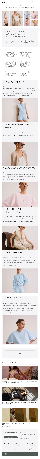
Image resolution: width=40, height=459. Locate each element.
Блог (10, 7)
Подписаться (27, 1)
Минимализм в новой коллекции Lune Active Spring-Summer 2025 (23, 7)
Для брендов (29, 449)
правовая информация (31, 448)
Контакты (5, 449)
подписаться (10, 437)
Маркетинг (17, 449)
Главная (6, 7)
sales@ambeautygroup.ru (24, 438)
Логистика (17, 448)
